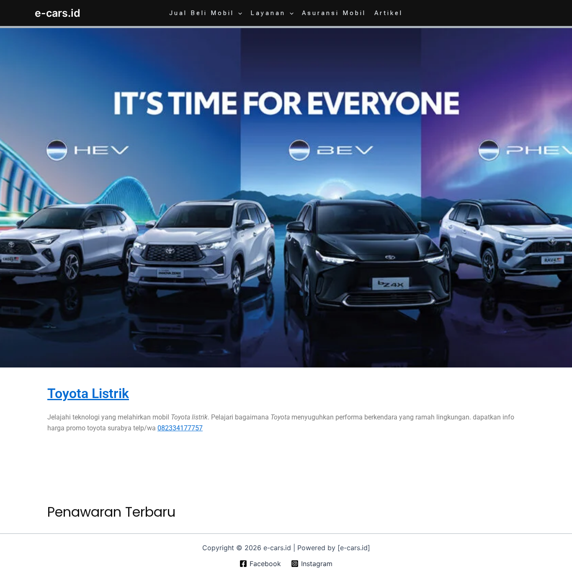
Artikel (388, 13)
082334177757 (180, 428)
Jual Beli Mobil (201, 13)
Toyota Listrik (88, 393)
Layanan (268, 13)
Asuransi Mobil (334, 13)
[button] (238, 13)
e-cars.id (57, 13)
